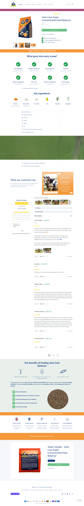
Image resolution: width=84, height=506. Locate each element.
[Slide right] (37, 45)
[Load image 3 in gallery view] (27, 45)
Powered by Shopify (46, 503)
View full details (51, 468)
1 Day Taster (51, 460)
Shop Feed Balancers (26, 490)
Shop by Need (33, 490)
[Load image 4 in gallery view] (33, 45)
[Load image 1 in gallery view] (16, 45)
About (56, 490)
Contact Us (60, 490)
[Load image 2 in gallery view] (21, 45)
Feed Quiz (46, 490)
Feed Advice (51, 490)
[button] (21, 4)
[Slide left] (12, 45)
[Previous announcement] (11, 10)
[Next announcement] (73, 10)
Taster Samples (40, 490)
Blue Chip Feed (40, 503)
